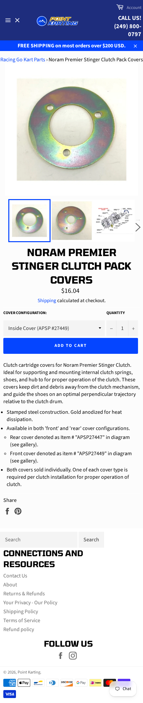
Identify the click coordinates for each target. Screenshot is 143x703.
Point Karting (29, 672)
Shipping (47, 300)
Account (134, 8)
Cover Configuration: (25, 313)
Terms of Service (21, 620)
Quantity (115, 313)
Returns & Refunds (24, 593)
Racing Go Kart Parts (22, 59)
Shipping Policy (20, 611)
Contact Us (15, 575)
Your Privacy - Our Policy (30, 602)
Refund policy (18, 629)
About (10, 584)
